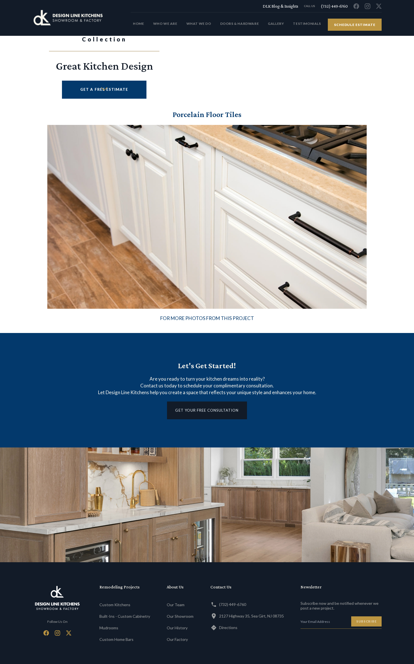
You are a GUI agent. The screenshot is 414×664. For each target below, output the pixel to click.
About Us (175, 586)
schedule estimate (354, 25)
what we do (198, 23)
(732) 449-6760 (232, 604)
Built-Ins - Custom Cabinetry (124, 616)
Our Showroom (180, 616)
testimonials (307, 23)
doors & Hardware (239, 23)
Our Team (175, 604)
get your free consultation (207, 410)
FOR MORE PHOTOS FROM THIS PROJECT (207, 318)
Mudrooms (108, 627)
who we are (165, 23)
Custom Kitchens (114, 604)
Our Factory (177, 639)
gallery (276, 23)
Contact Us (221, 586)
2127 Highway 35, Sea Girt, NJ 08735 (251, 616)
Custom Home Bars (116, 639)
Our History (177, 627)
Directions (228, 627)
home (138, 23)
